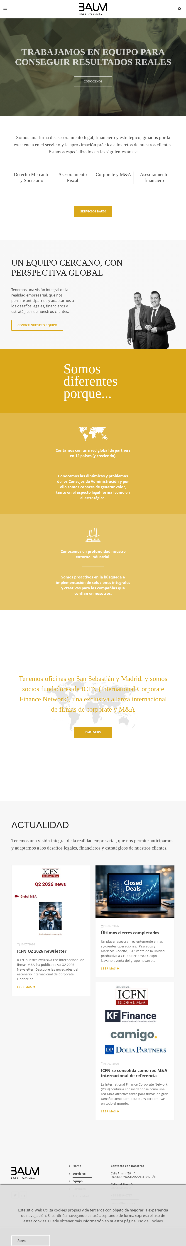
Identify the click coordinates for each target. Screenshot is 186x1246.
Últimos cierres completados (130, 932)
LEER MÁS (25, 987)
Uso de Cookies (150, 1221)
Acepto (21, 1240)
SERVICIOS (93, 96)
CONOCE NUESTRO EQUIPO (37, 325)
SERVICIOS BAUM (93, 211)
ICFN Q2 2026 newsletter (41, 951)
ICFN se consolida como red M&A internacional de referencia (134, 1073)
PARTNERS (93, 732)
